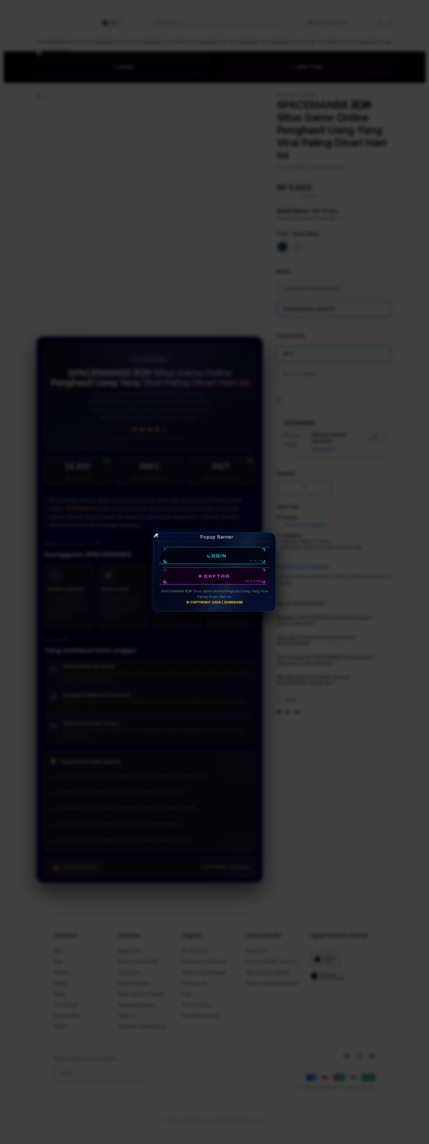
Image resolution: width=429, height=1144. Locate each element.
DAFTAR (217, 576)
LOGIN (217, 555)
